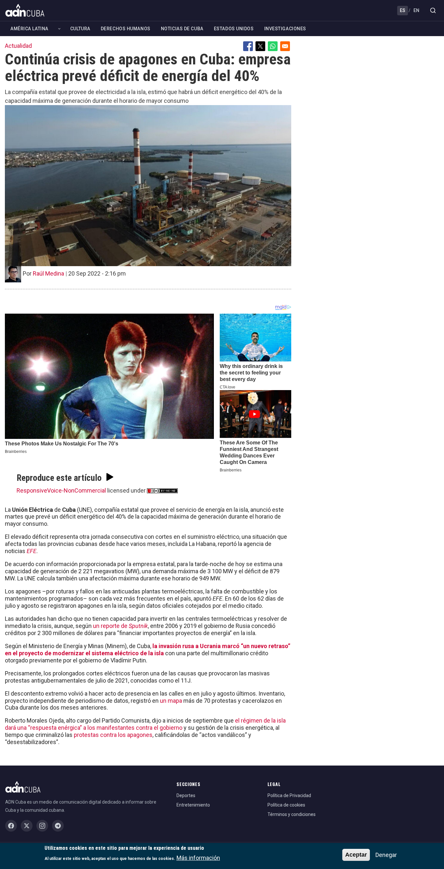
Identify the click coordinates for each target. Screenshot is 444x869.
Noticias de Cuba (182, 28)
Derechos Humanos (125, 28)
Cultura (80, 28)
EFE (31, 551)
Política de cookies (286, 805)
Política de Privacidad (289, 795)
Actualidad (18, 45)
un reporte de (120, 625)
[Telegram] (58, 826)
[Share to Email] (285, 46)
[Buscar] (433, 10)
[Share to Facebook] (248, 46)
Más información (198, 857)
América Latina (29, 28)
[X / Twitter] (27, 826)
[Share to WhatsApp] (273, 46)
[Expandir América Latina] (59, 28)
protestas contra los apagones (113, 734)
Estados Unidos (234, 28)
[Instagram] (42, 826)
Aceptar (356, 854)
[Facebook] (11, 826)
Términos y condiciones (292, 814)
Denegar (386, 854)
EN (416, 10)
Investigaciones (285, 28)
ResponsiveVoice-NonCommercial (61, 490)
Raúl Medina (48, 273)
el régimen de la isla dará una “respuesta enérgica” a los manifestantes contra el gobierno (145, 724)
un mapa (171, 700)
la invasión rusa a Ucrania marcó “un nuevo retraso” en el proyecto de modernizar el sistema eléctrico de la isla (147, 650)
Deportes (185, 795)
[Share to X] (260, 46)
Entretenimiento (193, 805)
